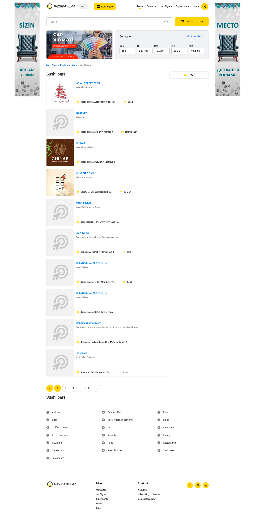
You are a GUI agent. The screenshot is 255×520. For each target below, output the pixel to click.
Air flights (166, 6)
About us (142, 490)
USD (156, 46)
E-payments (182, 6)
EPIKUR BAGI (83, 203)
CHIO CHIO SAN (85, 173)
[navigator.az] (61, 484)
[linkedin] (206, 485)
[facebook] (190, 485)
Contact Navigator (147, 499)
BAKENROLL (83, 113)
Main (140, 6)
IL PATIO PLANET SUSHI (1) (91, 263)
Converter (152, 6)
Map (98, 508)
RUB (191, 46)
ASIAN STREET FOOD (88, 83)
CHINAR (80, 143)
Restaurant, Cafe (68, 65)
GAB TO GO (82, 233)
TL (138, 46)
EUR (173, 46)
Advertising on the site (149, 494)
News (196, 6)
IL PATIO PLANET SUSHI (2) (91, 293)
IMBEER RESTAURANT (88, 323)
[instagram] (198, 485)
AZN (122, 46)
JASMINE (81, 353)
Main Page (51, 65)
